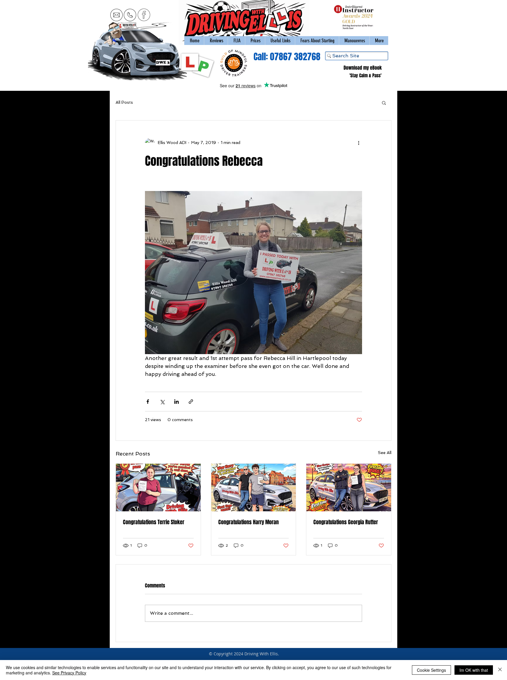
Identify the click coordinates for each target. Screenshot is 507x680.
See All (384, 452)
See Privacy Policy (69, 673)
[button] (354, 40)
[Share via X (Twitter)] (162, 401)
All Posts (124, 102)
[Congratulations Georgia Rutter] (348, 487)
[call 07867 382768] (130, 14)
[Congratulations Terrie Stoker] (158, 487)
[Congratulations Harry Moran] (253, 487)
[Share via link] (191, 401)
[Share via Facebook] (148, 401)
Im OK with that (473, 670)
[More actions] (358, 142)
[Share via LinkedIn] (176, 401)
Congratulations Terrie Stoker (153, 522)
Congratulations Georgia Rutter (345, 522)
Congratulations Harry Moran (248, 522)
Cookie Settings (431, 670)
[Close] (499, 670)
